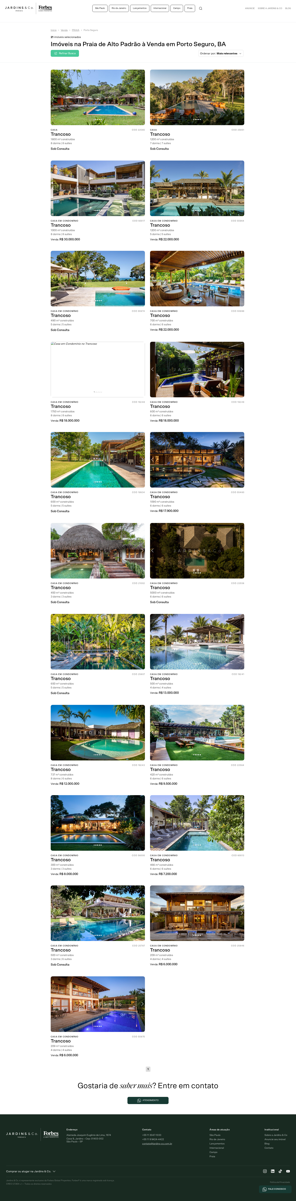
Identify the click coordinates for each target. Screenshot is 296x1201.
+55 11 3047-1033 (151, 1135)
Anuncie (250, 8)
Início (54, 30)
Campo (176, 8)
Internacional (159, 8)
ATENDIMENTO (151, 1100)
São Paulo (100, 8)
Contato (268, 1148)
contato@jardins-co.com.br (157, 1144)
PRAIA (75, 30)
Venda (64, 30)
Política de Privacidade (280, 1182)
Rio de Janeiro (119, 8)
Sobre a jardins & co (270, 8)
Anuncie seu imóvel (275, 1139)
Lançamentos (140, 8)
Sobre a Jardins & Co (275, 1135)
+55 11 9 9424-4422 (153, 1139)
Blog (288, 8)
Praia (189, 8)
